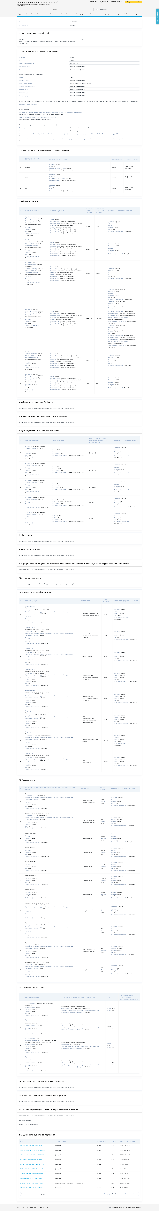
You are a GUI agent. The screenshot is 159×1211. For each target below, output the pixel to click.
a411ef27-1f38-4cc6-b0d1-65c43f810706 (31, 1159)
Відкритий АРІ (104, 2)
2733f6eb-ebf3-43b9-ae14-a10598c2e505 (31, 1173)
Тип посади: (53, 14)
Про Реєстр (93, 2)
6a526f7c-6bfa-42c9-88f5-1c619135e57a (31, 1145)
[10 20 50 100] (24, 1194)
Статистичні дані (116, 2)
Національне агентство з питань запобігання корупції (126, 1207)
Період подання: (81, 14)
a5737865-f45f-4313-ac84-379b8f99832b (31, 1183)
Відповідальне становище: (112, 14)
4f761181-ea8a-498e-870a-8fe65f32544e (31, 1178)
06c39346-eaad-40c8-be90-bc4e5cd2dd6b (32, 1150)
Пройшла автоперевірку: (131, 14)
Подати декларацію (133, 2)
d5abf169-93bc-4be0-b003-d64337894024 (32, 1155)
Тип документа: (41, 14)
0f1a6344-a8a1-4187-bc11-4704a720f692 (31, 1187)
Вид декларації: (22, 14)
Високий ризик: (95, 14)
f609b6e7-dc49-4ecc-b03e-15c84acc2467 (31, 1169)
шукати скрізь (103, 9)
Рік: (32, 14)
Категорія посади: (66, 14)
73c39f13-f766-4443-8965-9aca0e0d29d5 (32, 1164)
